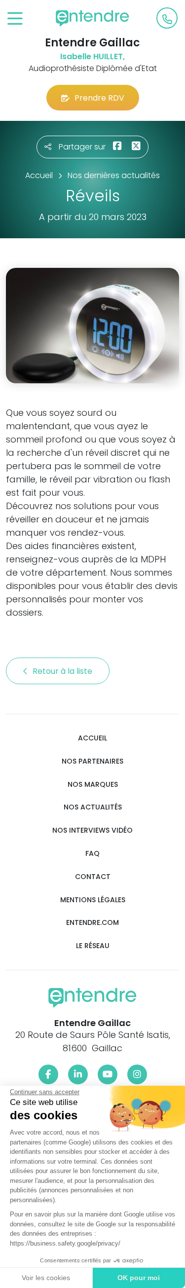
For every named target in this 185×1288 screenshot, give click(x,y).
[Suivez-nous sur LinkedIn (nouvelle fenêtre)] (78, 1074)
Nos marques (93, 784)
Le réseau (93, 946)
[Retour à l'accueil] (93, 18)
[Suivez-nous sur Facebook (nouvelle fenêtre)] (48, 1074)
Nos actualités (93, 807)
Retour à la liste (63, 671)
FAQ (92, 853)
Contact (93, 877)
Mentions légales (92, 900)
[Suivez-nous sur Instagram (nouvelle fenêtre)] (137, 1074)
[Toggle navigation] (15, 19)
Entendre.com (92, 923)
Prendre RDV (99, 98)
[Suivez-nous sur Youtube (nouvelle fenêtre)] (107, 1074)
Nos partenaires (92, 761)
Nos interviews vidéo (92, 830)
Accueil (92, 738)
